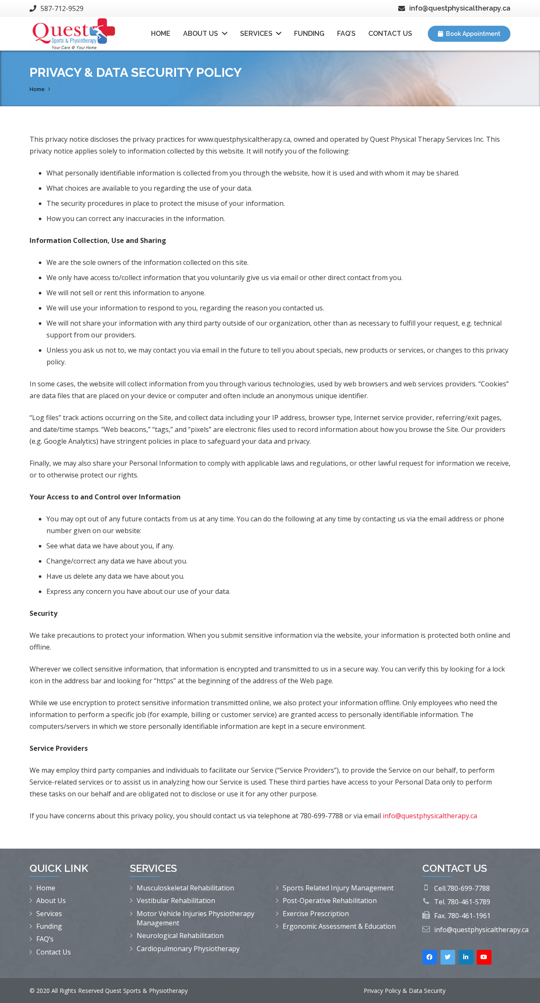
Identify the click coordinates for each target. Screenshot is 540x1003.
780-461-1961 (469, 915)
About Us (51, 900)
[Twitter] (447, 957)
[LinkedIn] (466, 957)
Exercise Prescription (316, 913)
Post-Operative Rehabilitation (330, 900)
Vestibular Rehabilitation (176, 900)
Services (49, 913)
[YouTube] (484, 957)
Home (45, 887)
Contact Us (53, 952)
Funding (49, 926)
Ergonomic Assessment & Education (339, 926)
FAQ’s (45, 939)
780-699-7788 (468, 888)
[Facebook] (429, 957)
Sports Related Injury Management (338, 887)
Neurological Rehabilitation (180, 935)
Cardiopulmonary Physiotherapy (188, 948)
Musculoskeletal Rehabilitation (185, 887)
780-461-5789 (468, 901)
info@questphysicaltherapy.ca (481, 929)
